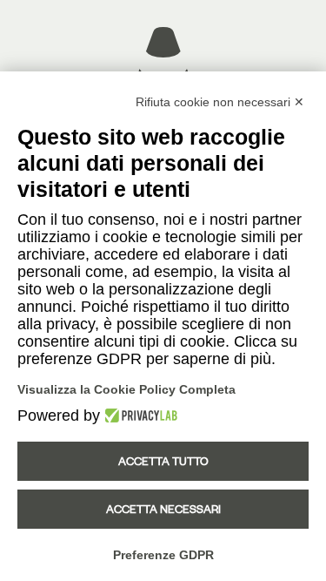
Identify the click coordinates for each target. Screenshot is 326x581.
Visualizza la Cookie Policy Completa (126, 389)
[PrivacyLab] (138, 415)
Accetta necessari (163, 509)
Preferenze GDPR (163, 555)
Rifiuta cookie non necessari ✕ (220, 102)
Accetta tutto (163, 461)
